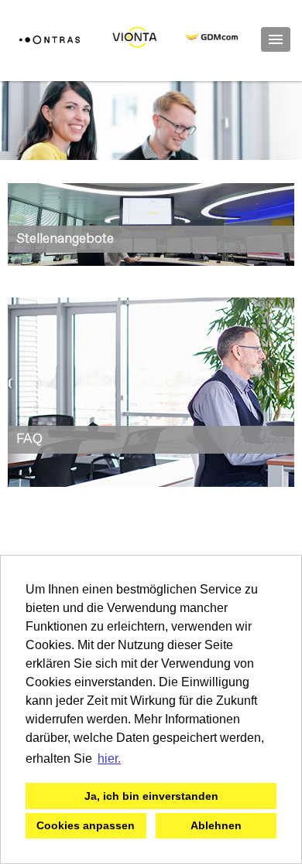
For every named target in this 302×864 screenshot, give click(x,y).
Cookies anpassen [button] (85, 825)
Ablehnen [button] (216, 825)
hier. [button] (109, 758)
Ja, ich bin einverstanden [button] (151, 796)
